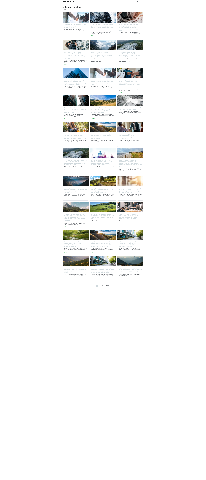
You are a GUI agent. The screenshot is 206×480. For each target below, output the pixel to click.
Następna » (107, 285)
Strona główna (140, 1)
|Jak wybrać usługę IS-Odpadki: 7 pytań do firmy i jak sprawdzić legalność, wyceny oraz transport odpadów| (75, 26)
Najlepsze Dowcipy (68, 1)
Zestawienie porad (132, 1)
